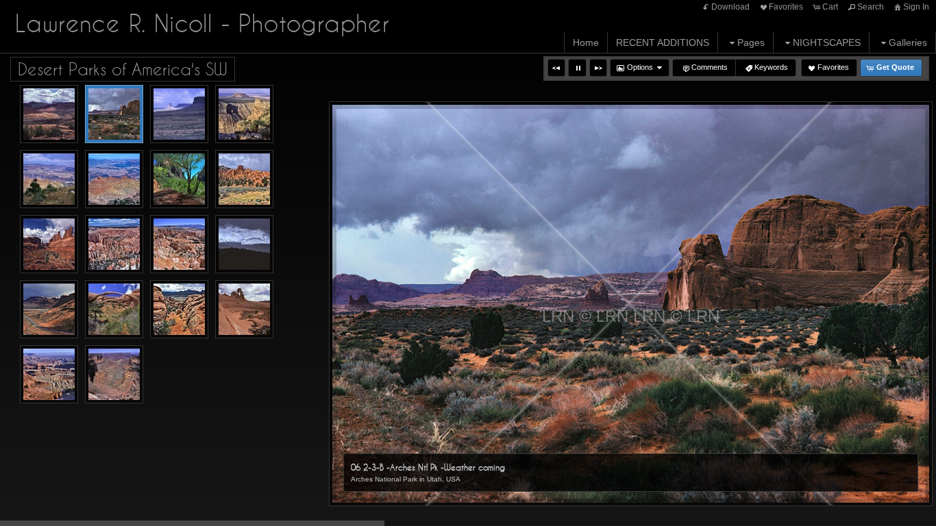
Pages (751, 42)
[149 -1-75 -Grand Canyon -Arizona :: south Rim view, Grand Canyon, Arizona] (49, 179)
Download (730, 7)
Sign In (916, 7)
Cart (830, 7)
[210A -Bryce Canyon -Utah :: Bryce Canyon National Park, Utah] (114, 244)
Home (586, 42)
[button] (556, 68)
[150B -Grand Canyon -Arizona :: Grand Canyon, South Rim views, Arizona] (114, 179)
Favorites (786, 7)
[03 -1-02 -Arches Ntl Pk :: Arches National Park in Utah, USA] (49, 114)
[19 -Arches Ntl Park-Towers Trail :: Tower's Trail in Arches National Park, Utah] (49, 244)
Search (870, 7)
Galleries (908, 42)
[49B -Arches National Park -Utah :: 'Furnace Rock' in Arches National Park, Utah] (179, 309)
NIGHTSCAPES (827, 42)
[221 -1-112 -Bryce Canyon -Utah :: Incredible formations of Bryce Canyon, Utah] (179, 244)
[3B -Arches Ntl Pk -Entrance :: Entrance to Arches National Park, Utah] (49, 309)
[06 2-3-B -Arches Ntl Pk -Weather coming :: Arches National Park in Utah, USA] (114, 114)
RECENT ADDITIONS (662, 42)
